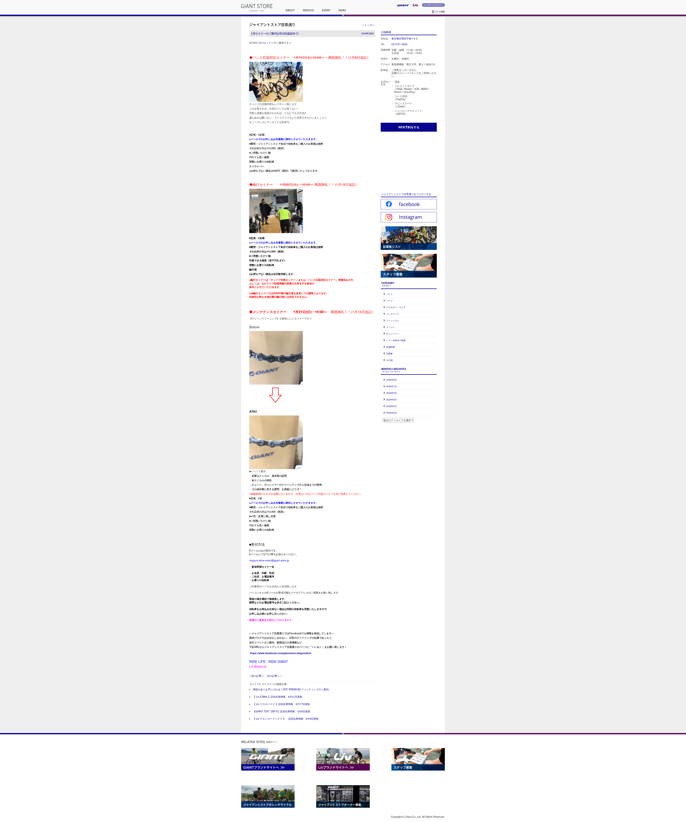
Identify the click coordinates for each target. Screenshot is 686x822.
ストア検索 (439, 11)
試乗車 (389, 353)
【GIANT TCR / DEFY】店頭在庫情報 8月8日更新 (281, 711)
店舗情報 (390, 346)
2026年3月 (391, 412)
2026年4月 (391, 406)
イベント (390, 326)
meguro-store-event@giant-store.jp (269, 560)
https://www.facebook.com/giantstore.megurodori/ (280, 653)
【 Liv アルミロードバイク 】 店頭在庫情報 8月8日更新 (286, 718)
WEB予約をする (408, 127)
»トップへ (368, 25)
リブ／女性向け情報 (396, 340)
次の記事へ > (274, 675)
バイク (389, 293)
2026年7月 (391, 386)
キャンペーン (392, 333)
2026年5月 (391, 399)
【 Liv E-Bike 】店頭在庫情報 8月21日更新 (277, 696)
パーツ (389, 300)
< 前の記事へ (256, 675)
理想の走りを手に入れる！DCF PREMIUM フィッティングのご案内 (291, 689)
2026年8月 (391, 379)
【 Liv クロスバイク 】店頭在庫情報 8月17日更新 (281, 704)
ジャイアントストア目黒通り (272, 24)
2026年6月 (391, 392)
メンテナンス (392, 313)
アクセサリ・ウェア (396, 307)
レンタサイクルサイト (433, 4)
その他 (389, 360)
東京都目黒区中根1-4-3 (404, 38)
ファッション (392, 320)
